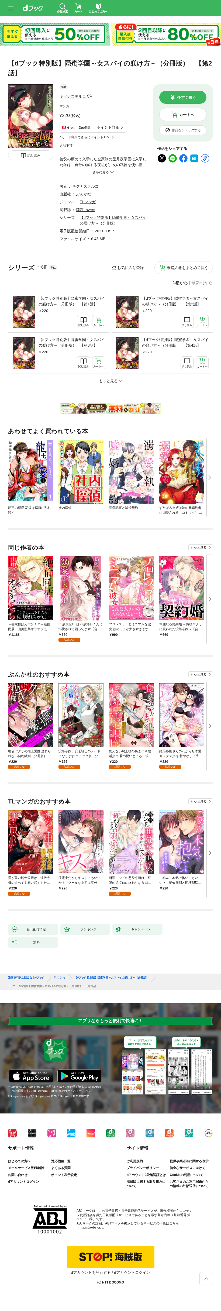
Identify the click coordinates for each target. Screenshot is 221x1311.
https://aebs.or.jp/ (92, 1227)
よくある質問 (61, 1168)
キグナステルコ (73, 96)
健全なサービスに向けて (187, 1168)
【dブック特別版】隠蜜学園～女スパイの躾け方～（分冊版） (111, 977)
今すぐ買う (186, 97)
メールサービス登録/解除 (26, 1168)
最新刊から (202, 283)
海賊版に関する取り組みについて (146, 1184)
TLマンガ (88, 202)
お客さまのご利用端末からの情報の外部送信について (189, 1184)
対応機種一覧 (61, 1161)
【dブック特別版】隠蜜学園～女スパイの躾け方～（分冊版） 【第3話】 (72, 342)
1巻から (180, 283)
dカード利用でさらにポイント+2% (85, 137)
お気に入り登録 (130, 267)
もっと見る (199, 547)
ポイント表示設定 (64, 1175)
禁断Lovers (85, 210)
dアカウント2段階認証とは (146, 1175)
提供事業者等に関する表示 (189, 1161)
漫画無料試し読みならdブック (26, 977)
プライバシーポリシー (143, 1168)
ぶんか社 (83, 194)
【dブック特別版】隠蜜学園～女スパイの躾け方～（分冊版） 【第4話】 (175, 342)
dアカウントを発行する (91, 1272)
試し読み (33, 155)
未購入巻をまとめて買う (187, 267)
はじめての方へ (19, 1161)
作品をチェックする (186, 130)
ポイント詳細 (108, 127)
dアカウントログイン (23, 1182)
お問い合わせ (17, 1175)
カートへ (186, 114)
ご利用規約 (135, 1161)
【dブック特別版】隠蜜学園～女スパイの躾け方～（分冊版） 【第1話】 (72, 301)
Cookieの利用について (186, 1175)
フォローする (89, 96)
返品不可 (66, 145)
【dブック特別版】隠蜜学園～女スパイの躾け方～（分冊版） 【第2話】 (175, 301)
